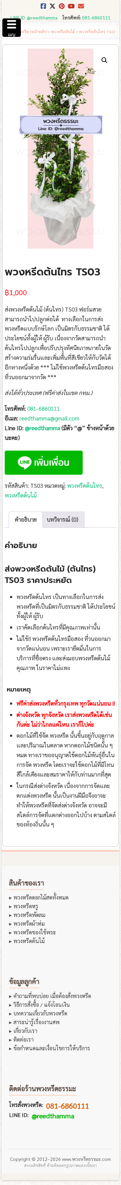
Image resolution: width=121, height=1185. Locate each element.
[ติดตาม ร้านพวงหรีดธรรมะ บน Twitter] (52, 8)
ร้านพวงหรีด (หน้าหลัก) (27, 31)
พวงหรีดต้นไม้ (63, 31)
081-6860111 (96, 17)
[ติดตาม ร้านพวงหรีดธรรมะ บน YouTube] (71, 8)
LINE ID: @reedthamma (33, 17)
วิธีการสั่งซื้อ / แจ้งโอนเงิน (41, 1005)
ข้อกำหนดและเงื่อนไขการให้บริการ (51, 1048)
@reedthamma (42, 428)
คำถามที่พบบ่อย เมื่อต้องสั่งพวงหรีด (52, 996)
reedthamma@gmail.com (49, 418)
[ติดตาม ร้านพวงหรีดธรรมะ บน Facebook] (43, 8)
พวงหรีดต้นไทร (84, 485)
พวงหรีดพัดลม (29, 915)
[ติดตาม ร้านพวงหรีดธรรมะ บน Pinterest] (62, 8)
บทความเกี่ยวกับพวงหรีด (40, 1013)
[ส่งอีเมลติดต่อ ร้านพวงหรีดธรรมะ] (81, 8)
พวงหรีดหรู (25, 906)
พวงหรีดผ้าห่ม (29, 924)
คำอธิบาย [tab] (26, 519)
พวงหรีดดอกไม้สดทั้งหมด (41, 898)
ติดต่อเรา (23, 1040)
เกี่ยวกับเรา (25, 1031)
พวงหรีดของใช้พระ (34, 932)
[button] (104, 60)
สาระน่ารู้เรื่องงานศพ (36, 1022)
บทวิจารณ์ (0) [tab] (62, 519)
